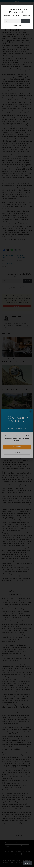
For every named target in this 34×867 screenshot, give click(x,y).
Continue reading (17, 25)
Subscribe (25, 21)
